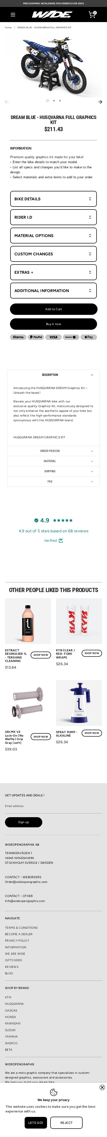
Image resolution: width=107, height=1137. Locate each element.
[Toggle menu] (13, 14)
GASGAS (11, 1010)
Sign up (23, 822)
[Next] (100, 101)
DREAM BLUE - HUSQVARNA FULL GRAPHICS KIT (44, 27)
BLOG (9, 973)
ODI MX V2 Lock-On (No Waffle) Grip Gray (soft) (14, 737)
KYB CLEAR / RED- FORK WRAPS (65, 654)
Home (8, 27)
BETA (8, 1049)
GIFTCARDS (13, 960)
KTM (8, 997)
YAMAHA (11, 1036)
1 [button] (47, 100)
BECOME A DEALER (19, 934)
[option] (53, 65)
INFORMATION (15, 947)
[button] (53, 375)
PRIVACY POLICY (17, 940)
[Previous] (6, 101)
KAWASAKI (12, 1023)
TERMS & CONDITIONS (21, 927)
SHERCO (11, 1043)
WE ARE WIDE (15, 954)
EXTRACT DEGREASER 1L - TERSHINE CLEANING (16, 656)
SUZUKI (10, 1030)
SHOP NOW (41, 655)
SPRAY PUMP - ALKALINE (66, 733)
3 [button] (60, 100)
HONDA (10, 1017)
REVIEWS (11, 967)
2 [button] (54, 100)
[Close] (102, 1087)
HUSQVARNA (14, 1004)
